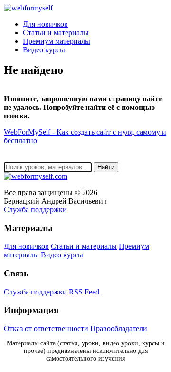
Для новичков (45, 24)
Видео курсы (44, 50)
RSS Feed (84, 292)
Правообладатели (118, 328)
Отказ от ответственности (46, 328)
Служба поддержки (35, 210)
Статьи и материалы (56, 33)
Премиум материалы (56, 41)
